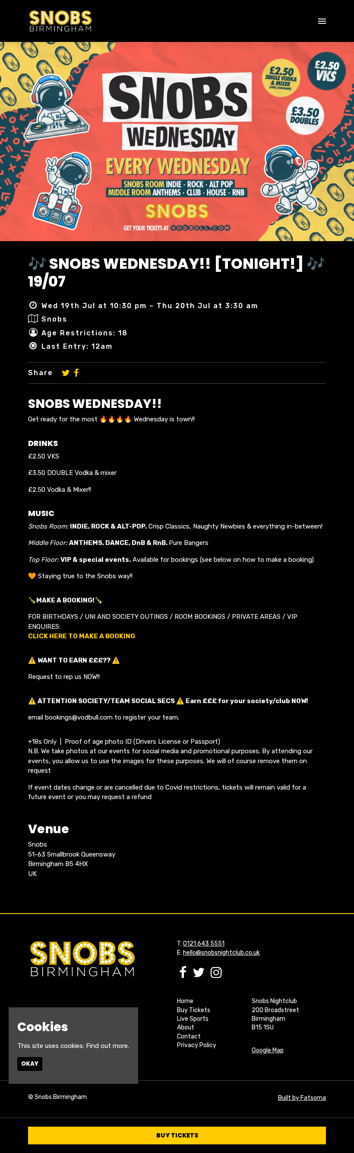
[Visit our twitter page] (66, 373)
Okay (29, 1064)
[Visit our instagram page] (216, 975)
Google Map (268, 1050)
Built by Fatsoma (302, 1098)
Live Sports (193, 1018)
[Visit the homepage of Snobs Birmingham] (60, 21)
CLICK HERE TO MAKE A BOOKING (81, 636)
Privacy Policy (196, 1045)
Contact (189, 1036)
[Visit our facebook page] (76, 373)
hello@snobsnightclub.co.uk (221, 952)
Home (185, 1001)
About (185, 1027)
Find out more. (107, 1046)
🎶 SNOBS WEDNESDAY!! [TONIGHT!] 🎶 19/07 (176, 272)
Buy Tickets (193, 1010)
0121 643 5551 (203, 943)
